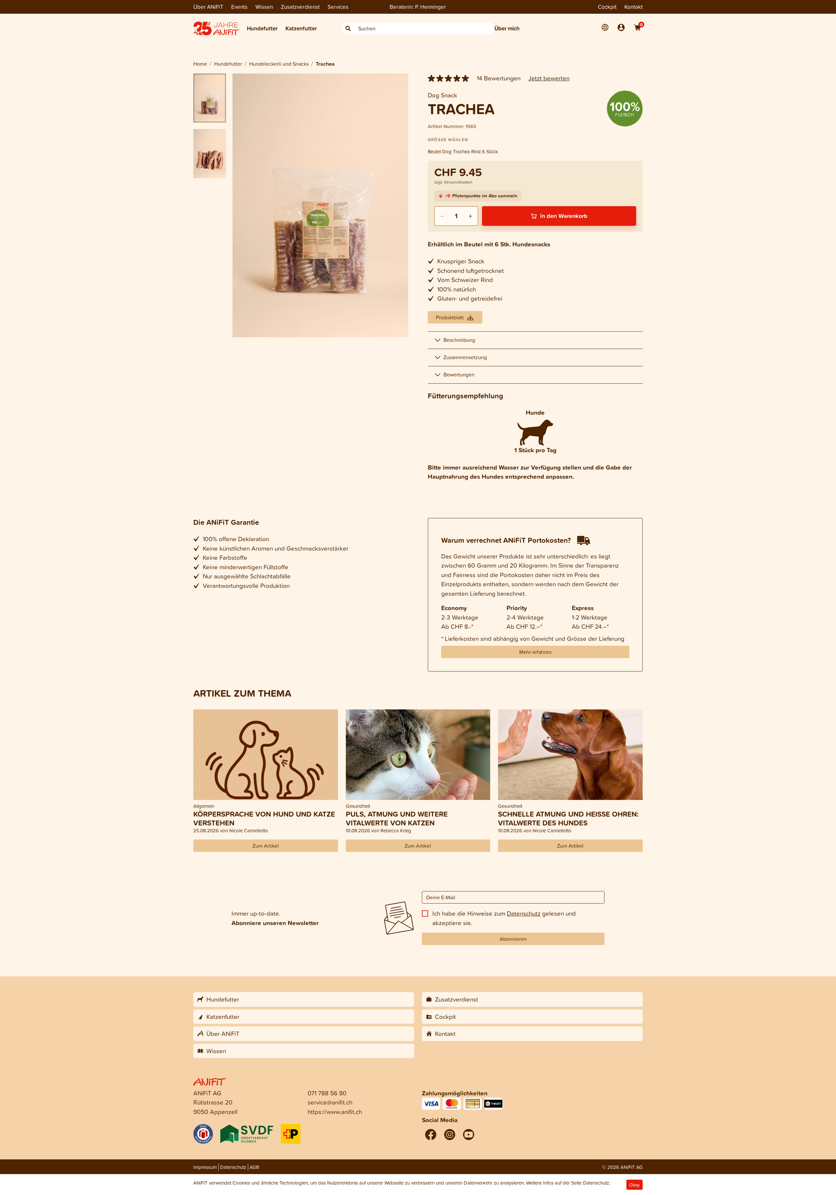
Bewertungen (458, 374)
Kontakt (633, 6)
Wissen (264, 6)
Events (239, 6)
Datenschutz (523, 913)
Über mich (507, 28)
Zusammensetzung (465, 357)
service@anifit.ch (330, 1102)
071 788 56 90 (327, 1092)
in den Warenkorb (563, 215)
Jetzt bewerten (549, 78)
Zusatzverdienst (300, 6)
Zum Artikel (265, 845)
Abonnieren (513, 938)
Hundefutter (262, 28)
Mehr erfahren (535, 652)
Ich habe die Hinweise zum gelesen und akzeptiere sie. (504, 918)
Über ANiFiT (208, 6)
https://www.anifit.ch (335, 1111)
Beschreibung (459, 339)
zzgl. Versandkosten (453, 182)
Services (338, 6)
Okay (634, 1185)
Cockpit (607, 6)
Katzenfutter (301, 28)
